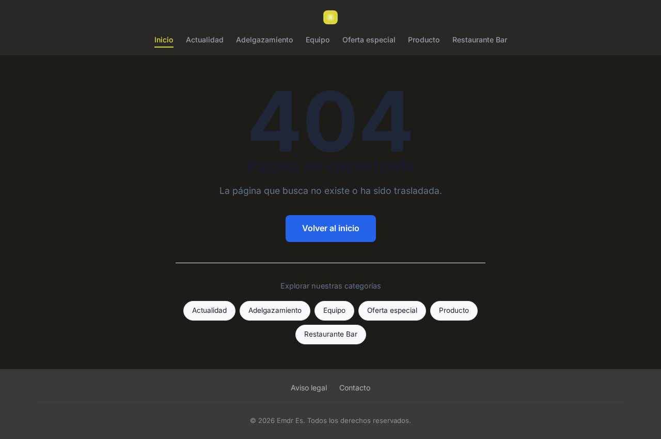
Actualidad (205, 39)
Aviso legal (309, 387)
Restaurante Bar (479, 39)
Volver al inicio (330, 228)
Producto (424, 39)
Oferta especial (369, 39)
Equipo (318, 39)
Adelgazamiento (264, 39)
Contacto (354, 387)
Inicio (164, 39)
